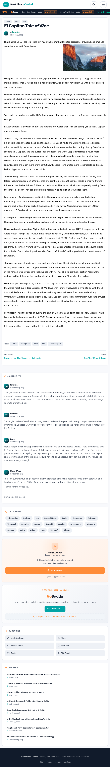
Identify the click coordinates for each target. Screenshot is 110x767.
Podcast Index (17, 646)
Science (10, 530)
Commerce (77, 518)
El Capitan (25, 344)
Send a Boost (57, 570)
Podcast (26, 518)
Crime (33, 530)
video (22, 530)
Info (43, 530)
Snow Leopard (55, 344)
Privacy (49, 762)
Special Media (50, 518)
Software (92, 518)
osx (24, 21)
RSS (41, 762)
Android (49, 524)
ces (37, 518)
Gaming (61, 524)
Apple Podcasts (17, 638)
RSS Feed (65, 653)
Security (25, 524)
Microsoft (54, 530)
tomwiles (16, 32)
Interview (91, 524)
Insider (58, 762)
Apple (8, 21)
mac (16, 21)
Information (12, 518)
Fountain (65, 646)
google (37, 524)
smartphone (75, 524)
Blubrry (64, 638)
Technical (11, 524)
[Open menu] (103, 4)
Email (13, 653)
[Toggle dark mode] (94, 4)
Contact (67, 762)
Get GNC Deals (100, 12)
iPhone (67, 530)
